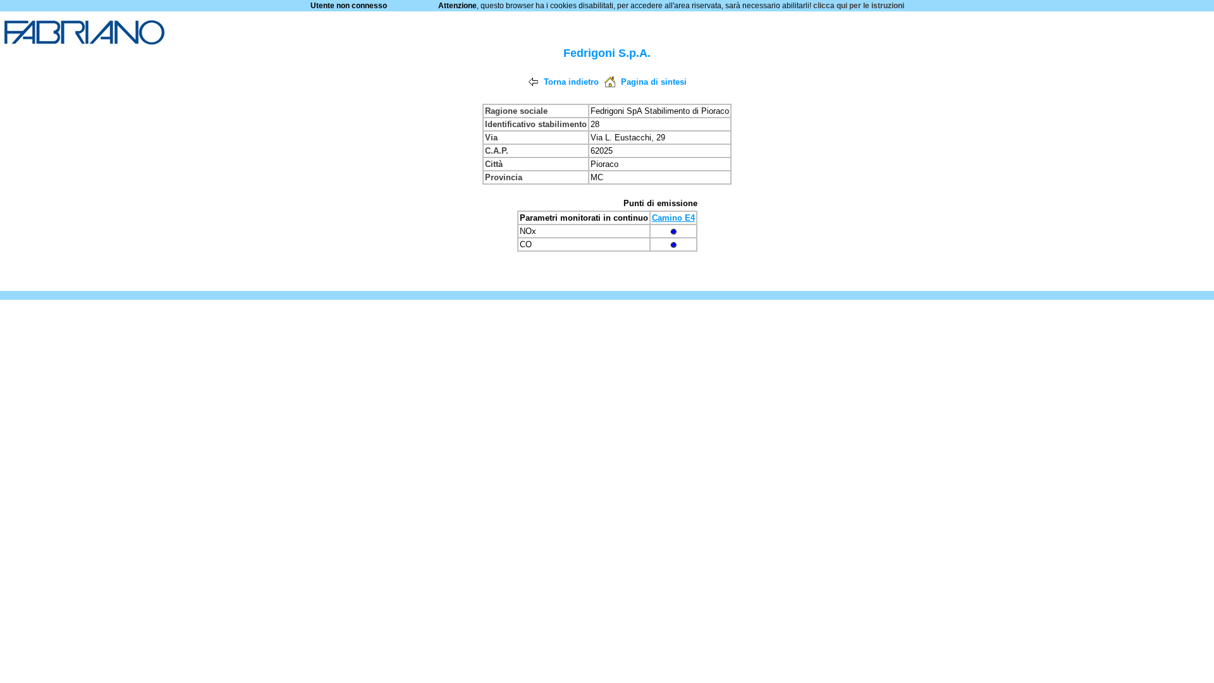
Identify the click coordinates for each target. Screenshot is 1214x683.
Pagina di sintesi (654, 82)
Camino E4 (673, 218)
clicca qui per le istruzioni (858, 5)
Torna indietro (571, 82)
